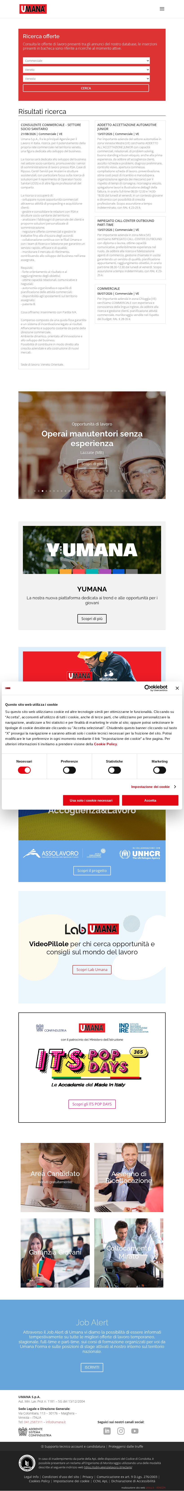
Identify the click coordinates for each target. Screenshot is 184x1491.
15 (88, 491)
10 (69, 491)
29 (141, 491)
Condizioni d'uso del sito (60, 1477)
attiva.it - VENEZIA (156, 1487)
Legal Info (31, 1477)
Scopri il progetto (92, 870)
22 (115, 491)
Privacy (88, 1477)
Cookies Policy (39, 1481)
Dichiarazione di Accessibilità (133, 1481)
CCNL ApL (100, 1481)
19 (103, 491)
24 (122, 491)
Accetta (150, 800)
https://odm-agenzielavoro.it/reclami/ (108, 1467)
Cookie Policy (105, 744)
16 (92, 491)
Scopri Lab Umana (92, 969)
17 (96, 491)
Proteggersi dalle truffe (126, 1446)
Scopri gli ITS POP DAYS (92, 1104)
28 (138, 491)
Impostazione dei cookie (150, 787)
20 (107, 491)
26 (130, 491)
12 (77, 491)
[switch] (69, 770)
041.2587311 (33, 1422)
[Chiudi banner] (177, 688)
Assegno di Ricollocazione (128, 1177)
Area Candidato (55, 1174)
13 (80, 491)
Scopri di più (92, 459)
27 (134, 491)
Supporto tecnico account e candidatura (73, 1446)
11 (73, 491)
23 (119, 491)
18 (100, 491)
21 (111, 491)
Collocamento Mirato (128, 1252)
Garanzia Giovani (55, 1252)
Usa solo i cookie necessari (91, 800)
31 (149, 491)
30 (145, 491)
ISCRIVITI (92, 1367)
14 (84, 491)
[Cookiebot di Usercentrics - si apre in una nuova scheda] (147, 688)
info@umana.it (56, 1422)
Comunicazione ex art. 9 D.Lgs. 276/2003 (127, 1477)
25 (126, 491)
